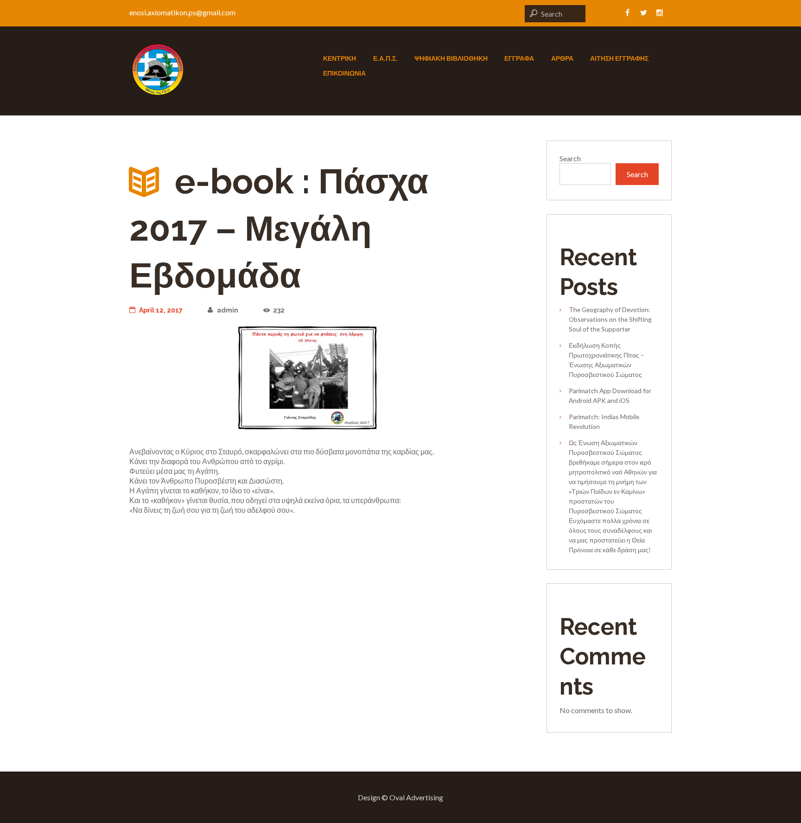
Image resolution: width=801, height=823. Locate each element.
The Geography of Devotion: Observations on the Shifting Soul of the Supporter (610, 319)
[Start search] (532, 13)
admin (227, 310)
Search (570, 158)
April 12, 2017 (161, 310)
